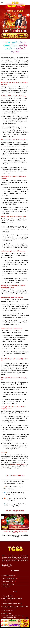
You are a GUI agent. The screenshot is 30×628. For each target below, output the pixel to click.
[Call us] (7, 565)
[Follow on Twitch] (10, 565)
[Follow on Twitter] (2, 565)
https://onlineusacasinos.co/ (14, 598)
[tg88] (15, 2)
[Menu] (2, 2)
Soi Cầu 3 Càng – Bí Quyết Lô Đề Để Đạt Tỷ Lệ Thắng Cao (15, 532)
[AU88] (15, 621)
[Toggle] (2, 481)
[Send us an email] (5, 565)
